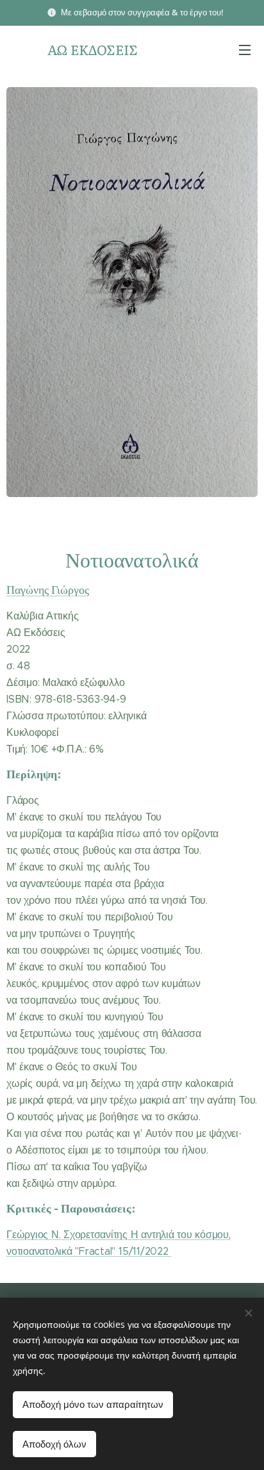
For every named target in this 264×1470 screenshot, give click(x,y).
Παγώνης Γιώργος (47, 589)
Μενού (245, 49)
